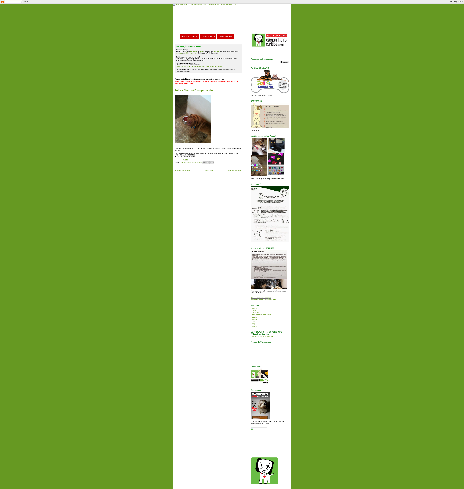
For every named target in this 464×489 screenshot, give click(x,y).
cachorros (193, 51)
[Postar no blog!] (206, 162)
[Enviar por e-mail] (204, 162)
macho (194, 162)
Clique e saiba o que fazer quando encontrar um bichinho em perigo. (199, 66)
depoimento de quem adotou (261, 315)
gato (253, 321)
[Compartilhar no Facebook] (210, 162)
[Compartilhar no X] (208, 162)
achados (179, 53)
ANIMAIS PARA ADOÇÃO (189, 36)
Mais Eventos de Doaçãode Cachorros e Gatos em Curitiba (265, 299)
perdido (199, 162)
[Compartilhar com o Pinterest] (213, 162)
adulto (183, 162)
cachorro (188, 162)
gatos (201, 51)
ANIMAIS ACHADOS (208, 36)
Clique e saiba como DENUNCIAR (262, 336)
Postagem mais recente (182, 170)
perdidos (186, 53)
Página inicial (209, 170)
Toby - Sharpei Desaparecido (194, 90)
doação (254, 317)
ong (253, 324)
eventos (254, 319)
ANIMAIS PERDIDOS (225, 36)
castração (255, 312)
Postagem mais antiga (235, 170)
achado (254, 308)
